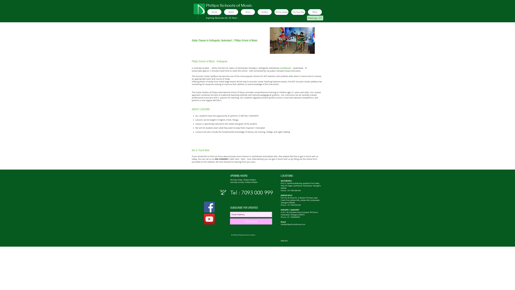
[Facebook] (209, 207)
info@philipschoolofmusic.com (293, 224)
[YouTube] (209, 219)
